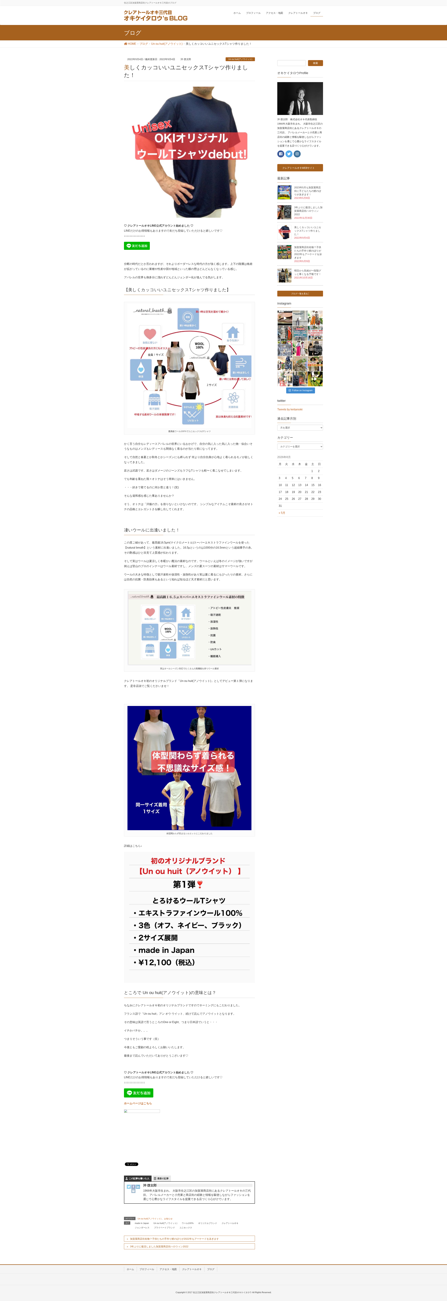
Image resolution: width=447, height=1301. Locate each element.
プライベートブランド (164, 1227)
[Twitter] (129, 1187)
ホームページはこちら (138, 1103)
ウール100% (188, 1223)
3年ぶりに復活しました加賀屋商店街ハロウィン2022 (159, 1246)
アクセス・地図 (168, 1269)
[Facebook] (133, 1187)
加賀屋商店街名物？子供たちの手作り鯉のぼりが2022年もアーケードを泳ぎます (174, 1238)
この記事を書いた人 (139, 1178)
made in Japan (142, 1223)
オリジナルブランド (207, 1223)
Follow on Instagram (302, 390)
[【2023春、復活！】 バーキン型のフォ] (300, 363)
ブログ (210, 1269)
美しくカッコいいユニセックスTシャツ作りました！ (307, 231)
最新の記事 (163, 1178)
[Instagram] (133, 1191)
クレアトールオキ (230, 1223)
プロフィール (147, 1269)
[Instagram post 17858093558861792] (315, 378)
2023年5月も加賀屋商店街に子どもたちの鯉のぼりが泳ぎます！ (307, 191)
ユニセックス (185, 1227)
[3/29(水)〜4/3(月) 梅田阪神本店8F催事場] (300, 333)
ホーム (130, 1269)
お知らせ (168, 1218)
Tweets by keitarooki (290, 409)
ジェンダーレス (142, 1227)
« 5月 (282, 512)
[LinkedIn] (138, 1187)
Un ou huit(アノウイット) (240, 59)
